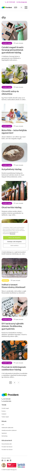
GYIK (3, 424)
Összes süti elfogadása (14, 237)
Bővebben (12, 233)
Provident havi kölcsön (7, 449)
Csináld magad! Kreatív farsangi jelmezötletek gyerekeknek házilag (13, 50)
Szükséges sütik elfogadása (14, 241)
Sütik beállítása (15, 245)
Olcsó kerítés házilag (11, 207)
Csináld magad (7, 43)
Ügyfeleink (4, 433)
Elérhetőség (4, 436)
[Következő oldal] (18, 382)
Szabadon (5, 280)
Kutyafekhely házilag (11, 169)
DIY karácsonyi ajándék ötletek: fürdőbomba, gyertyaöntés (13, 326)
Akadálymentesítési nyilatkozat (9, 430)
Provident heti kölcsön (7, 447)
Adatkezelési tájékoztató (7, 427)
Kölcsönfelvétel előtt (7, 444)
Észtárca (4, 411)
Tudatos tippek (5, 417)
